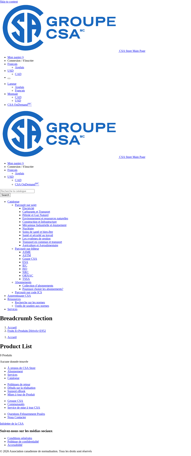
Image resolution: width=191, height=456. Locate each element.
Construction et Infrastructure (39, 221)
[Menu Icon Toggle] (8, 78)
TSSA (26, 278)
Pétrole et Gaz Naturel (35, 215)
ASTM (26, 255)
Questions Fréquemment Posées (26, 413)
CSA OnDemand (19, 104)
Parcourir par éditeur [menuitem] (27, 248)
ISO (24, 268)
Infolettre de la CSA (12, 423)
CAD (18, 74)
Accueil (12, 327)
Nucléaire (28, 228)
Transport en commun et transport (42, 241)
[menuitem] (106, 208)
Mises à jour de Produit (21, 394)
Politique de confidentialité (23, 441)
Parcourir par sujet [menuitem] (25, 205)
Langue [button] (11, 83)
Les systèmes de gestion (36, 238)
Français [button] (12, 64)
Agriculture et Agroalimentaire (40, 245)
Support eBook (16, 391)
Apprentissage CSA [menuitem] (19, 295)
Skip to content (9, 1)
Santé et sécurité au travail (37, 235)
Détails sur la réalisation (21, 387)
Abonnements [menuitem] (23, 282)
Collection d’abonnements (37, 285)
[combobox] (17, 191)
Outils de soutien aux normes (32, 305)
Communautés (15, 404)
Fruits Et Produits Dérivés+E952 (26, 330)
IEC (24, 265)
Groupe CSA (15, 400)
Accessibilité (14, 444)
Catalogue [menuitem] (13, 201)
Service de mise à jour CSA (23, 407)
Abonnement (15, 371)
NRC (25, 272)
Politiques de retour (18, 384)
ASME (26, 252)
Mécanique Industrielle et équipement (44, 225)
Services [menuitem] (12, 309)
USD (10, 70)
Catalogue (13, 378)
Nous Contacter (16, 417)
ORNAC (27, 275)
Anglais (19, 67)
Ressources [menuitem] (14, 299)
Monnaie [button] (12, 93)
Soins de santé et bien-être (37, 231)
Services (12, 374)
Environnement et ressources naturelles (45, 218)
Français (20, 90)
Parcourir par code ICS (28, 292)
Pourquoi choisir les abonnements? (42, 289)
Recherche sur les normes (30, 302)
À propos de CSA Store (21, 368)
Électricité (28, 208)
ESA (25, 262)
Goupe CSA (29, 258)
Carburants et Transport (36, 211)
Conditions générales (19, 438)
